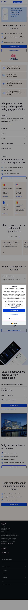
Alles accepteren (14, 310)
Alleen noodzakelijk (14, 314)
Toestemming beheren (14, 318)
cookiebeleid (17, 305)
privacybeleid (14, 307)
